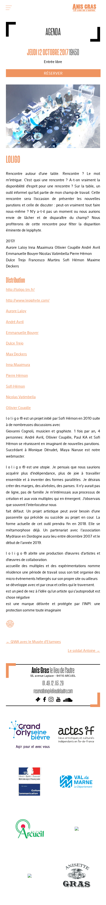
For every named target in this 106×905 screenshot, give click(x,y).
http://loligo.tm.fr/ (20, 289)
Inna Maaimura (18, 364)
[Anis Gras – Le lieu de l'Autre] (84, 9)
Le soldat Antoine (84, 650)
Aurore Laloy (16, 310)
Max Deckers (16, 353)
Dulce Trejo (14, 343)
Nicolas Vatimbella (21, 396)
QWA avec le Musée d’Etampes (33, 641)
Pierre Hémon (17, 375)
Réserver (53, 73)
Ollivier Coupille (18, 407)
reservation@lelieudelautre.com (53, 691)
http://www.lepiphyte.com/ (28, 300)
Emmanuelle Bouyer (22, 332)
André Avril (15, 321)
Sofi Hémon (15, 386)
